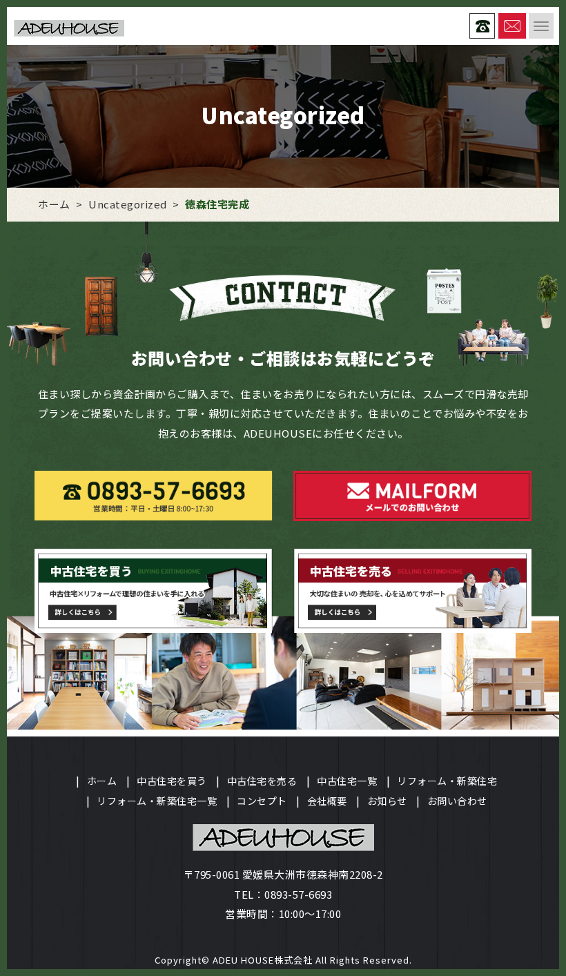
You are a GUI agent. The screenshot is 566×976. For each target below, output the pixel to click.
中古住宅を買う (172, 781)
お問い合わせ (457, 801)
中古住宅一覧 (347, 781)
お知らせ (387, 801)
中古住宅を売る (262, 781)
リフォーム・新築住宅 (447, 781)
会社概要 (327, 801)
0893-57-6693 (298, 894)
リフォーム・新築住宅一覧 (157, 801)
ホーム (102, 781)
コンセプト (262, 801)
